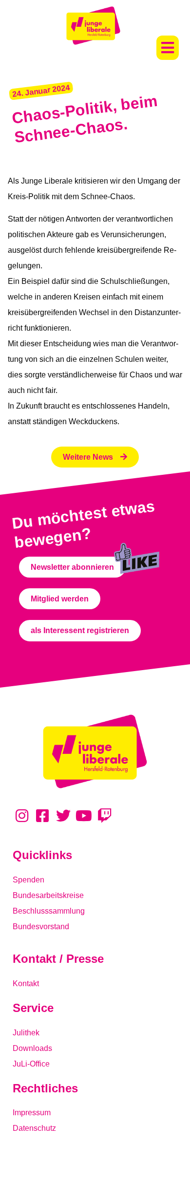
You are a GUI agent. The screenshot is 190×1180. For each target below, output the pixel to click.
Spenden (28, 880)
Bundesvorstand (41, 926)
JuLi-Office (31, 1064)
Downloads (32, 1048)
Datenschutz (34, 1128)
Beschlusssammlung (49, 911)
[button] (167, 48)
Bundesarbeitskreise (48, 895)
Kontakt (26, 983)
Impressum (32, 1112)
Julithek (26, 1033)
